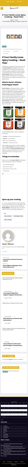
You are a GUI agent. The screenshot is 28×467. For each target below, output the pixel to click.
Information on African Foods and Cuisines (12, 260)
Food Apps (5, 434)
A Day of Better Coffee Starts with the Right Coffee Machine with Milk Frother (12, 344)
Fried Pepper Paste (12, 49)
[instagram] (15, 4)
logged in (11, 359)
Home (4, 461)
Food (4, 46)
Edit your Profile (20, 246)
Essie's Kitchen (6, 49)
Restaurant (5, 435)
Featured (5, 371)
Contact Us (16, 461)
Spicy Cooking (19, 49)
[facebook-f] (10, 4)
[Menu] (2, 8)
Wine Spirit (5, 437)
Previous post (6, 257)
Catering (5, 426)
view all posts (4, 251)
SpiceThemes (14, 464)
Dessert (4, 429)
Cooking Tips (6, 427)
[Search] (24, 9)
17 (3, 412)
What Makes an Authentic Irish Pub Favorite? (12, 319)
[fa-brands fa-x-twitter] (12, 4)
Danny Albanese (7, 51)
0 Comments (5, 53)
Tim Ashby (6, 342)
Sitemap (21, 461)
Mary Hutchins (7, 316)
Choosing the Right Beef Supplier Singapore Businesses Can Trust (12, 294)
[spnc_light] (26, 9)
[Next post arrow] (24, 266)
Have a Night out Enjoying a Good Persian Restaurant (12, 266)
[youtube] (17, 4)
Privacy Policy (9, 461)
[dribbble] (14, 4)
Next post (5, 263)
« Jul (2, 419)
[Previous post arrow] (24, 259)
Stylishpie (11, 463)
